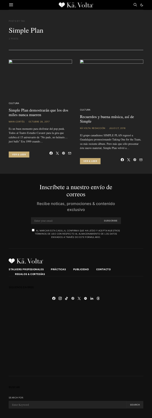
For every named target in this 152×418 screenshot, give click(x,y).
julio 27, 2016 (117, 128)
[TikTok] (66, 298)
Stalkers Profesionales (26, 269)
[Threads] (98, 298)
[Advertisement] (76, 338)
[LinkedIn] (92, 298)
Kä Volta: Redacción (92, 128)
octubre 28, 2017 (38, 121)
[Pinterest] (73, 298)
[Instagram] (60, 298)
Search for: (16, 397)
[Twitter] (79, 298)
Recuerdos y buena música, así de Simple (107, 119)
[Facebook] (54, 298)
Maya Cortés (17, 121)
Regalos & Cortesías (30, 274)
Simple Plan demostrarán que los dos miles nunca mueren (38, 112)
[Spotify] (85, 298)
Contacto (103, 269)
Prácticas (58, 269)
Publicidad (81, 269)
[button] (141, 5)
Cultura (14, 103)
